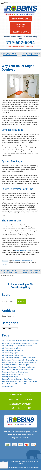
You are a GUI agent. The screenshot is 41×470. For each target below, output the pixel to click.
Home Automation (25, 381)
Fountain (11, 362)
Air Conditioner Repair (29, 343)
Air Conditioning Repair (10, 353)
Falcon (4, 362)
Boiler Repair (16, 260)
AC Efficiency (10, 341)
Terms (6, 467)
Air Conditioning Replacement (12, 355)
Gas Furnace (30, 367)
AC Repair (5, 343)
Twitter (13, 408)
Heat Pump (28, 379)
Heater (9, 369)
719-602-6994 (20, 42)
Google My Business (29, 408)
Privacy (2, 467)
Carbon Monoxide (18, 360)
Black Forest (32, 357)
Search (21, 301)
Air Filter (23, 357)
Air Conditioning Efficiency (23, 345)
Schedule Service (20, 25)
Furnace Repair (24, 365)
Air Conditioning (7, 345)
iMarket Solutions (11, 467)
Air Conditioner (15, 343)
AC (3, 341)
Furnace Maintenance (9, 365)
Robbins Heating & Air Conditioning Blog (20, 286)
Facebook (24, 408)
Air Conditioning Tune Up (10, 357)
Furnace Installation (29, 362)
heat (3, 369)
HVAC (35, 381)
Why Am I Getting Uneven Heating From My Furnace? (30, 54)
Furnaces (22, 367)
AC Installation (21, 341)
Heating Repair (23, 372)
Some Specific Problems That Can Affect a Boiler (10, 54)
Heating (4, 264)
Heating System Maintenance (12, 374)
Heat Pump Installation (10, 381)
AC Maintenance (33, 341)
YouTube (18, 408)
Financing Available (21, 19)
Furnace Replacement (9, 367)
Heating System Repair (10, 377)
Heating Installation (26, 369)
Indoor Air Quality (8, 384)
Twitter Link (5, 261)
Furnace (18, 362)
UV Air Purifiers (29, 384)
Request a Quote (20, 32)
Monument (19, 384)
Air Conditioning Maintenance (12, 350)
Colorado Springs (26, 260)
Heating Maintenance (9, 372)
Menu (6, 3)
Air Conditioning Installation (11, 348)
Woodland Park (7, 386)
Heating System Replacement (12, 379)
